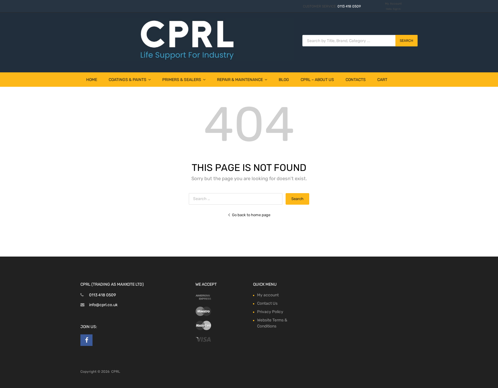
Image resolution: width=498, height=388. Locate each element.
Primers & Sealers (181, 79)
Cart (382, 79)
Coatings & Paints (127, 79)
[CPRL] (187, 60)
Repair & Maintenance (240, 79)
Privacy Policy (270, 311)
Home (91, 79)
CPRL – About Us (317, 79)
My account (268, 295)
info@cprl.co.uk (103, 304)
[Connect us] (86, 340)
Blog (284, 79)
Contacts (356, 79)
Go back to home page (251, 215)
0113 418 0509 (349, 6)
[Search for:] (237, 198)
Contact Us (267, 303)
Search (406, 41)
